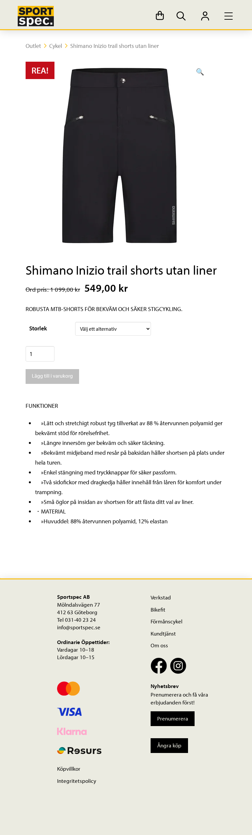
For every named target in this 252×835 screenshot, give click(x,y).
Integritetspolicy (76, 780)
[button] (159, 16)
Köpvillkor (68, 768)
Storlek (38, 328)
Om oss (159, 645)
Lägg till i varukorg (52, 375)
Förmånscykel (166, 621)
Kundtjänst (163, 633)
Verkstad (161, 597)
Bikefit (158, 609)
